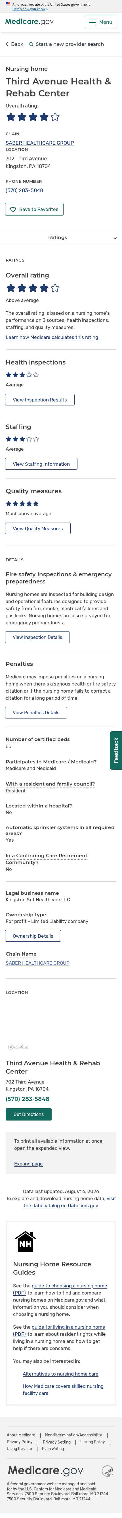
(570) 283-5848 (24, 190)
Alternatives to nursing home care (60, 1374)
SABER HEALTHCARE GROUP (40, 143)
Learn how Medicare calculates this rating (52, 337)
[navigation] (61, 237)
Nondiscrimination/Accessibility (73, 1435)
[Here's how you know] (61, 6)
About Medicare (21, 1435)
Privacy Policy (20, 1442)
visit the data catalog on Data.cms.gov (70, 1202)
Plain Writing (53, 1448)
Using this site (19, 1448)
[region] (61, 1028)
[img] (32, 117)
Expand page (28, 1164)
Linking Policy (92, 1442)
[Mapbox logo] (19, 1047)
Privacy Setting (57, 1442)
